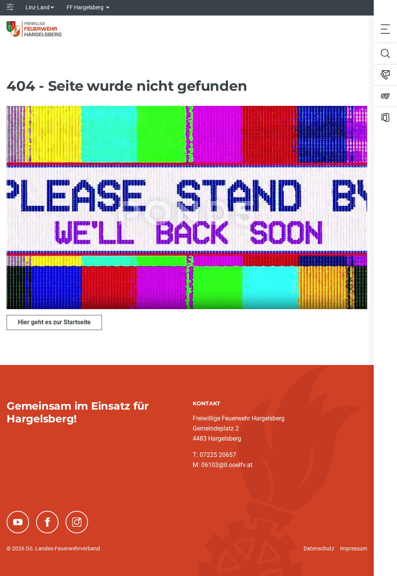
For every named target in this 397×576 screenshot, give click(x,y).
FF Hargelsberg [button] (86, 7)
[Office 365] (385, 117)
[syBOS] (385, 96)
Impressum (353, 548)
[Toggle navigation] (385, 29)
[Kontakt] (385, 74)
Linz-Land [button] (38, 7)
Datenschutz (319, 548)
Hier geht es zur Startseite (54, 322)
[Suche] (385, 53)
